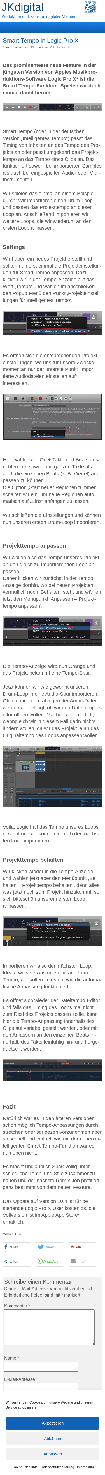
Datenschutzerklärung (57, 1467)
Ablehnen (52, 1438)
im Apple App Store (56, 1215)
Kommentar (17, 1306)
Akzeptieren (53, 1423)
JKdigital (22, 7)
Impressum (85, 1467)
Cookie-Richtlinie (24, 1467)
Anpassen (52, 1453)
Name (11, 1358)
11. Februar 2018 (44, 47)
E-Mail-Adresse (21, 1379)
